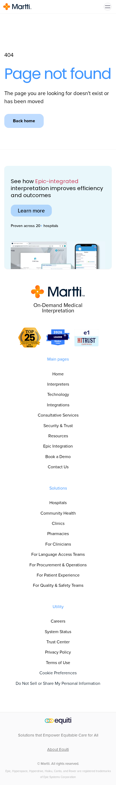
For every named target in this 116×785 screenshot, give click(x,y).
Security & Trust (58, 425)
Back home (24, 121)
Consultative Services (58, 415)
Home (58, 374)
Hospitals (58, 502)
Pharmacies (58, 533)
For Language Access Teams (58, 554)
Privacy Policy (58, 652)
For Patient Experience (58, 575)
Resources (58, 436)
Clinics (58, 523)
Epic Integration (58, 446)
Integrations (58, 405)
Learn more (31, 210)
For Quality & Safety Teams (58, 585)
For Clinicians (58, 544)
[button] (108, 7)
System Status (58, 631)
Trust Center (58, 642)
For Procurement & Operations (58, 565)
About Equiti (58, 749)
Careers (58, 621)
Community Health (58, 513)
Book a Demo (58, 456)
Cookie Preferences (58, 673)
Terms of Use (58, 662)
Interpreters (58, 384)
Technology (58, 394)
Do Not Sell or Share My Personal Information (58, 683)
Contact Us (58, 467)
